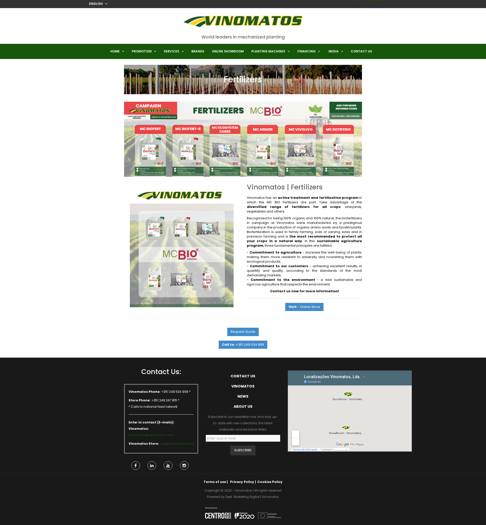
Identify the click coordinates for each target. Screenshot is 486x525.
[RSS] (152, 465)
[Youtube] (168, 465)
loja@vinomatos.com (177, 443)
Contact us (243, 376)
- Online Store (304, 306)
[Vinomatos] (243, 23)
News (242, 396)
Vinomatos (242, 386)
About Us (243, 406)
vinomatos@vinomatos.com (151, 435)
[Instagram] (184, 465)
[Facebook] (135, 465)
